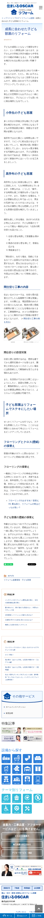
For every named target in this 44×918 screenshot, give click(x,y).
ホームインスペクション (16, 707)
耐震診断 (9, 713)
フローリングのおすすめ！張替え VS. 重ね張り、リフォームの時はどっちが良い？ (24, 504)
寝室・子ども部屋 (23, 580)
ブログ (17, 18)
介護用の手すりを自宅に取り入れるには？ (19, 620)
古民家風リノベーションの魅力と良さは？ (19, 615)
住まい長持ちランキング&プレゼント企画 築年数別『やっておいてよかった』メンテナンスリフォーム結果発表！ (22, 677)
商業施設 (27, 888)
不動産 (17, 888)
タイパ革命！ (9, 655)
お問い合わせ (21, 912)
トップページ (7, 18)
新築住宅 (7, 888)
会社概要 (37, 888)
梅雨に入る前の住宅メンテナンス (16, 625)
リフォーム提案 (27, 18)
